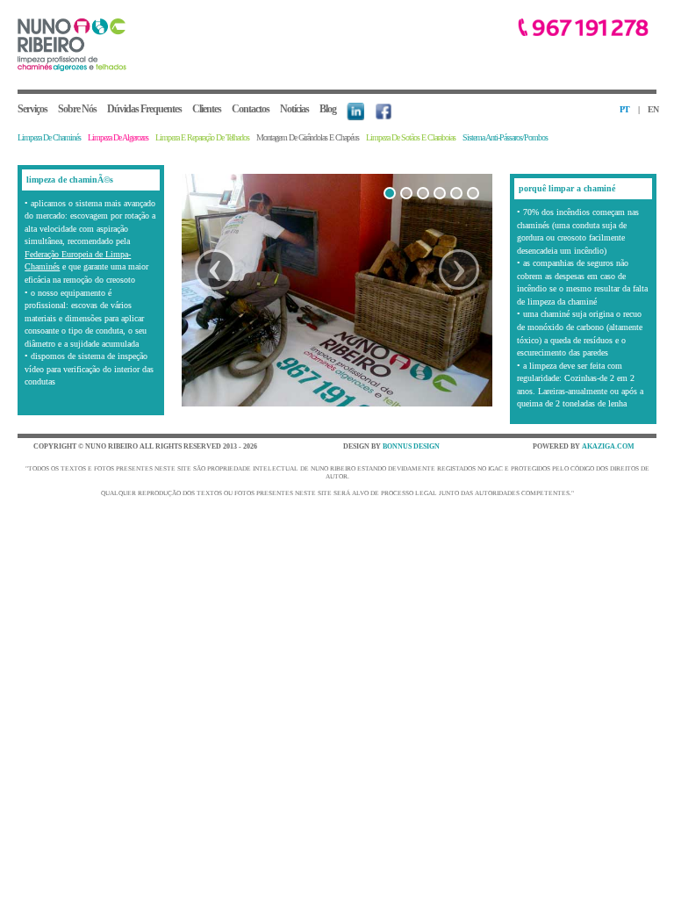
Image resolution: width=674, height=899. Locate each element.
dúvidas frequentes (144, 109)
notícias (294, 109)
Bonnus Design (411, 446)
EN (653, 109)
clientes (206, 109)
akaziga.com (608, 446)
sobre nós (77, 109)
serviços (32, 109)
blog (327, 109)
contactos (250, 109)
